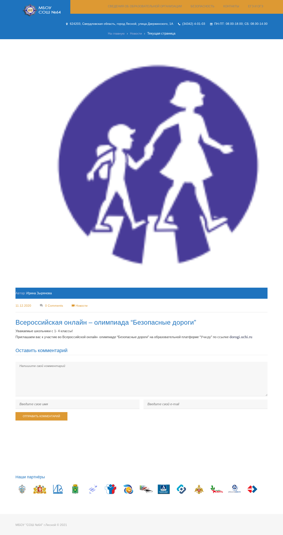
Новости (136, 33)
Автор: (33, 293)
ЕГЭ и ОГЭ (255, 6)
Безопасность (202, 6)
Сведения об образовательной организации (145, 6)
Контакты (231, 6)
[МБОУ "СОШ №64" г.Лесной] (42, 10)
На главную (116, 33)
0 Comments (53, 305)
